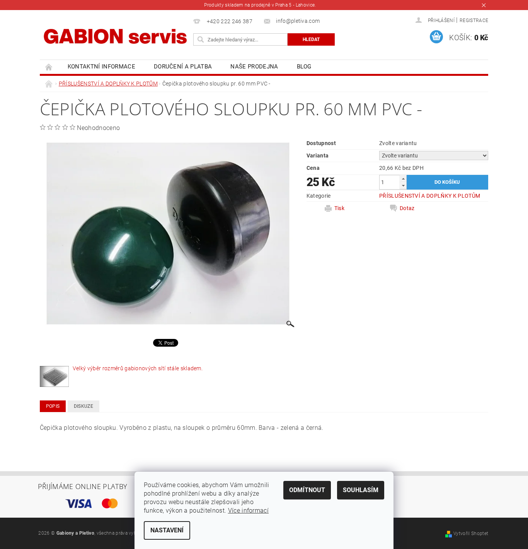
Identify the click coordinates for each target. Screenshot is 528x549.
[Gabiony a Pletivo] (115, 36)
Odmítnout (307, 490)
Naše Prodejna (254, 66)
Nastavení (167, 530)
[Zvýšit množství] (403, 178)
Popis (53, 406)
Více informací (248, 510)
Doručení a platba (183, 66)
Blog (304, 66)
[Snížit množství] (403, 185)
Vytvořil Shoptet (470, 533)
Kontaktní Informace (101, 66)
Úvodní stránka (49, 67)
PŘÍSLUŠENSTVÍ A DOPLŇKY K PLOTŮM (429, 196)
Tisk (339, 208)
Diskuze (83, 406)
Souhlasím (360, 490)
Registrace (474, 20)
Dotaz (407, 208)
